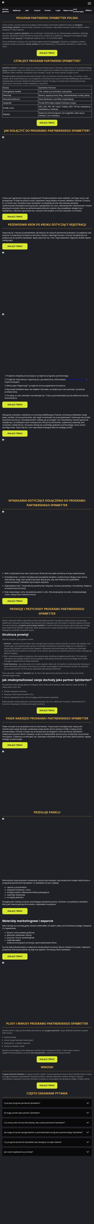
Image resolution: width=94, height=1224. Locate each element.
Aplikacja (17, 10)
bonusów (19, 38)
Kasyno (37, 10)
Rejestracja (68, 10)
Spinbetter (55, 42)
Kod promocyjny (79, 10)
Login (58, 10)
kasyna (4, 70)
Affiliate (88, 10)
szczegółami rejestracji (76, 379)
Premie (48, 10)
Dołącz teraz (47, 53)
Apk (27, 10)
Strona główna (5, 10)
